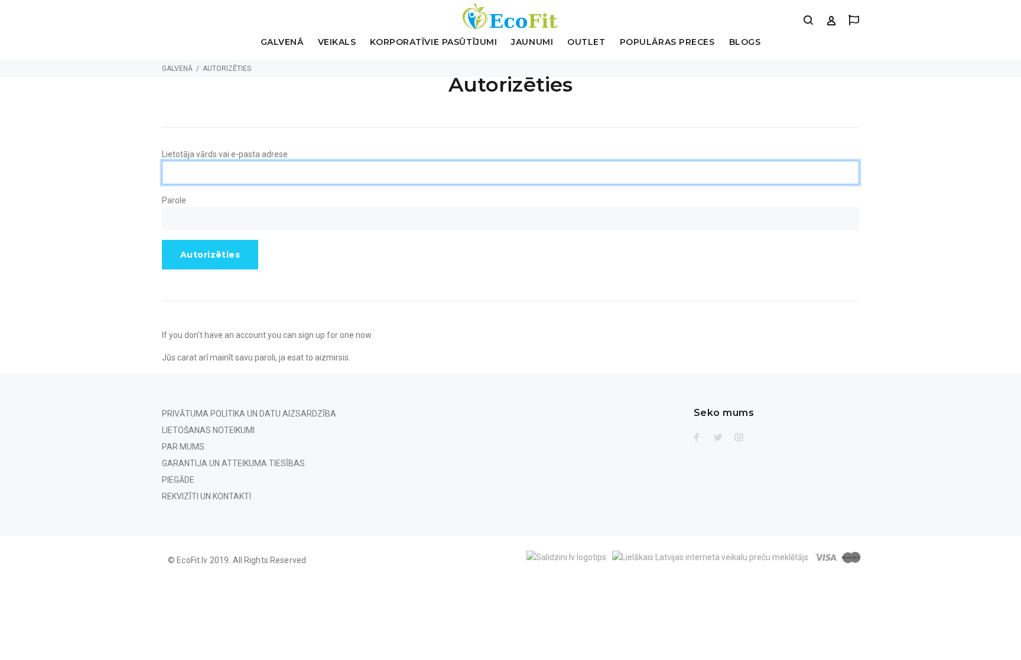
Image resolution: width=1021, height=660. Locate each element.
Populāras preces (667, 42)
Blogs (745, 42)
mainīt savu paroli (242, 357)
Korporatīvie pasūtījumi (433, 42)
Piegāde (178, 480)
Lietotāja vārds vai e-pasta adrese (225, 154)
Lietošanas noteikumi (208, 430)
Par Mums (183, 446)
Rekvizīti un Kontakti (206, 496)
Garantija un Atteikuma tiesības (233, 463)
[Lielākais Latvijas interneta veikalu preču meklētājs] (710, 556)
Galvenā (282, 42)
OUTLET (586, 42)
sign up (311, 335)
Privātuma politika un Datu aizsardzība (249, 413)
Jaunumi (532, 42)
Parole (174, 200)
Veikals (337, 42)
